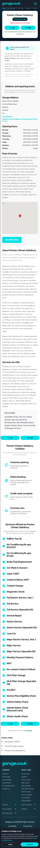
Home (4, 8)
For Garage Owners (8, 785)
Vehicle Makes (26, 800)
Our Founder (6, 777)
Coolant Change (15, 585)
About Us (5, 774)
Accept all (30, 844)
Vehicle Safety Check (17, 701)
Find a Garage (26, 785)
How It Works (6, 782)
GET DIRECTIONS (12, 240)
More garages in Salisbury (12, 741)
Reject (10, 844)
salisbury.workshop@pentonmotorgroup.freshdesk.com (19, 120)
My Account (25, 774)
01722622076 (7, 117)
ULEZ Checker (26, 791)
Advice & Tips (25, 779)
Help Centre (25, 782)
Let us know (28, 730)
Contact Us (6, 788)
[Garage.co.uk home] (11, 4)
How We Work (7, 779)
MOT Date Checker (27, 788)
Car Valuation (25, 797)
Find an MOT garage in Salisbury (14, 746)
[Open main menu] (35, 3)
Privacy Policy (27, 826)
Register (24, 777)
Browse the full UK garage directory (15, 750)
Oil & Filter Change (16, 675)
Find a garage (12, 8)
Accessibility (12, 826)
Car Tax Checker (26, 794)
